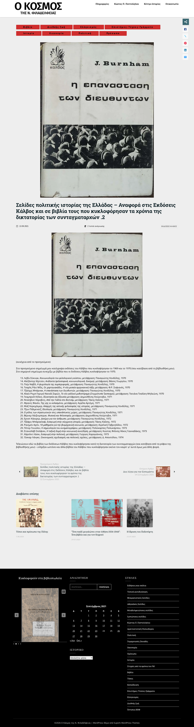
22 (88, 631)
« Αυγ (72, 640)
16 (96, 625)
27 (74, 636)
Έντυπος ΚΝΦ (133, 709)
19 (118, 625)
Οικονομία (56, 33)
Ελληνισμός (88, 27)
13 (74, 625)
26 (118, 631)
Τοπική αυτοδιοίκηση (137, 591)
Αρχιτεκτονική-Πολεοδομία (140, 629)
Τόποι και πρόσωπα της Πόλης (32, 531)
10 (104, 620)
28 (81, 636)
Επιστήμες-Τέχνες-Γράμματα (132, 27)
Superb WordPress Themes (127, 722)
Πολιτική (85, 33)
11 (111, 620)
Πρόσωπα (113, 33)
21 (81, 631)
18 (111, 625)
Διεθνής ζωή (56, 27)
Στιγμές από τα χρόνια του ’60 (141, 666)
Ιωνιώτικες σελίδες (136, 616)
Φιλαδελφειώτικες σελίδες (140, 610)
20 (74, 631)
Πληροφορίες (102, 3)
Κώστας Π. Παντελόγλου (126, 3)
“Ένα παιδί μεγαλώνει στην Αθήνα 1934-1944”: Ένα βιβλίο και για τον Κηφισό (95, 533)
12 (118, 620)
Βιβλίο (28, 27)
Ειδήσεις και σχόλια (136, 585)
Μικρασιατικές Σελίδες (138, 597)
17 (104, 625)
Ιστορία (28, 33)
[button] (17, 615)
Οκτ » (79, 640)
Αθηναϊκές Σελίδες (136, 604)
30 (96, 636)
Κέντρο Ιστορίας (152, 3)
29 (88, 636)
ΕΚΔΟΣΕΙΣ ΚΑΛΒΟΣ (169, 226)
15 (88, 625)
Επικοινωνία (172, 3)
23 (96, 631)
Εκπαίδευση (133, 684)
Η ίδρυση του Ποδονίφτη (140, 531)
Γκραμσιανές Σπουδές (137, 641)
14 (81, 625)
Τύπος (130, 678)
